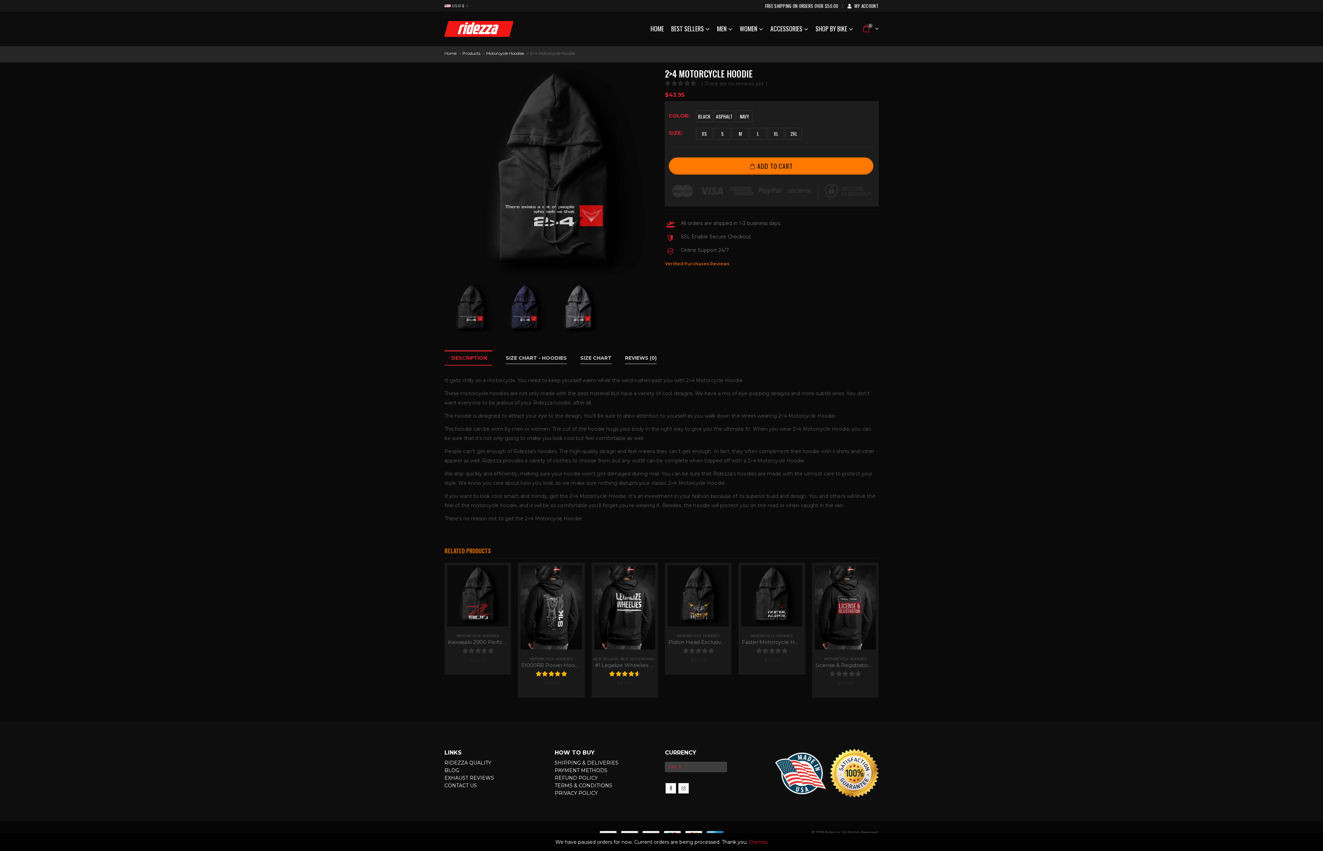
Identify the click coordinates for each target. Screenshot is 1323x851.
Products (471, 53)
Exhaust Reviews (469, 778)
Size (675, 133)
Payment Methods (581, 770)
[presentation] (446, 174)
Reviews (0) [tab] (641, 358)
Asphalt (724, 116)
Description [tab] (469, 358)
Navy (744, 116)
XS (704, 133)
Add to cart (775, 166)
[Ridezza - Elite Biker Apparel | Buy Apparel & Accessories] (478, 29)
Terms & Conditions (583, 785)
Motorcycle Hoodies (505, 53)
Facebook (671, 788)
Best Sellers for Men (641, 659)
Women (748, 28)
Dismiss (758, 842)
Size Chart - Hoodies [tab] (536, 358)
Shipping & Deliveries (586, 763)
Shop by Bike (831, 28)
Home (657, 28)
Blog (451, 770)
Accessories (786, 28)
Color (678, 115)
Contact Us (460, 785)
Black (704, 116)
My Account (866, 5)
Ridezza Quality (467, 763)
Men (722, 28)
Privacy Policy (576, 793)
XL (776, 133)
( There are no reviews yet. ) (734, 84)
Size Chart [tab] (596, 358)
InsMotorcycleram (683, 788)
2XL (793, 133)
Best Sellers (687, 28)
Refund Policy (576, 778)
